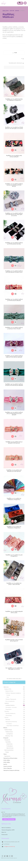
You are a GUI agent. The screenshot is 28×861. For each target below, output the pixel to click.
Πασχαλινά (7, 739)
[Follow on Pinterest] (12, 856)
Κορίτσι (5, 764)
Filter (15, 52)
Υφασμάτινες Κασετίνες (11, 721)
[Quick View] (15, 93)
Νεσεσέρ (8, 719)
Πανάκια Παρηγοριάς (11, 699)
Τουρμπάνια (8, 709)
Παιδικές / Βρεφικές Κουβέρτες (13, 693)
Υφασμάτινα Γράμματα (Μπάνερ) (11, 770)
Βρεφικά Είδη (7, 689)
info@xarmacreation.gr (9, 846)
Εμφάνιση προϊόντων (12, 93)
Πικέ (8, 697)
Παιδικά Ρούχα (8, 729)
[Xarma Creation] (3, 3)
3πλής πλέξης (6, 760)
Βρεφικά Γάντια (9, 691)
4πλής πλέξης (6, 762)
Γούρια (7, 752)
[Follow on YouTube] (7, 856)
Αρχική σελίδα (6, 10)
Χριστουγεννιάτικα (8, 750)
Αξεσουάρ (12, 10)
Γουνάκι (8, 695)
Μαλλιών (17, 10)
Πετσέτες (6, 711)
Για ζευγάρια (10, 746)
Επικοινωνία (4, 834)
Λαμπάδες (8, 741)
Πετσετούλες (9, 715)
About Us (4, 832)
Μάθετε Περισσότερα (9, 819)
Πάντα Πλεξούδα (7, 768)
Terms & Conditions (6, 827)
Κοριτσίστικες (10, 748)
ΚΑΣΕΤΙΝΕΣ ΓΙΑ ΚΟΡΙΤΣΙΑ (13, 725)
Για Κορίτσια (10, 733)
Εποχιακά (5, 737)
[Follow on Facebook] (2, 856)
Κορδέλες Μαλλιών (10, 705)
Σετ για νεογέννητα (10, 701)
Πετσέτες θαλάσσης (10, 713)
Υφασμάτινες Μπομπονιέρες (10, 758)
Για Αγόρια (9, 723)
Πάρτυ (5, 754)
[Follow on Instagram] (10, 856)
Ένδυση (5, 727)
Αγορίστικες (9, 744)
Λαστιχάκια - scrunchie (11, 707)
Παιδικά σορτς (9, 731)
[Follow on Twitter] (5, 856)
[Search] (21, 3)
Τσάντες (6, 717)
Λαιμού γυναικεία (7, 766)
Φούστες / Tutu (9, 735)
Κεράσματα (7, 756)
